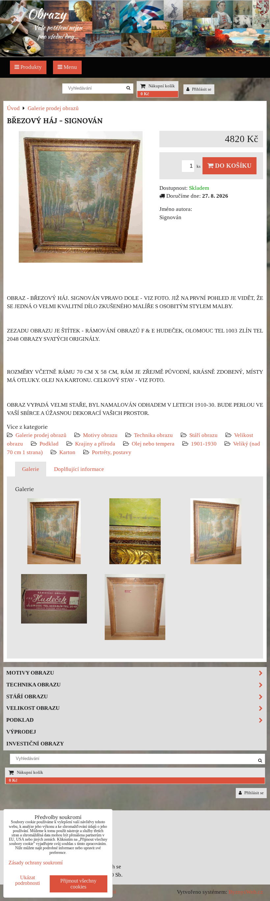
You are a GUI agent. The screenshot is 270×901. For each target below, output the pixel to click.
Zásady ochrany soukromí (36, 862)
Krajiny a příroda (95, 444)
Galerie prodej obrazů (41, 435)
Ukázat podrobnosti (27, 880)
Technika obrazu (153, 435)
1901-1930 (204, 444)
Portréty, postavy (111, 452)
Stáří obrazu (203, 435)
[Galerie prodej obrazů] (135, 55)
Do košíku (232, 165)
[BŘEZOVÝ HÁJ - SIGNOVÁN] (81, 198)
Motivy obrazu (100, 435)
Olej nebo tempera (153, 444)
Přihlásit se (201, 89)
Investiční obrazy (35, 744)
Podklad (49, 444)
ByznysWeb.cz (246, 892)
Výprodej (21, 732)
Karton (67, 452)
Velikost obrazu (33, 708)
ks (199, 166)
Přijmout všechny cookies (78, 883)
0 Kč (145, 94)
